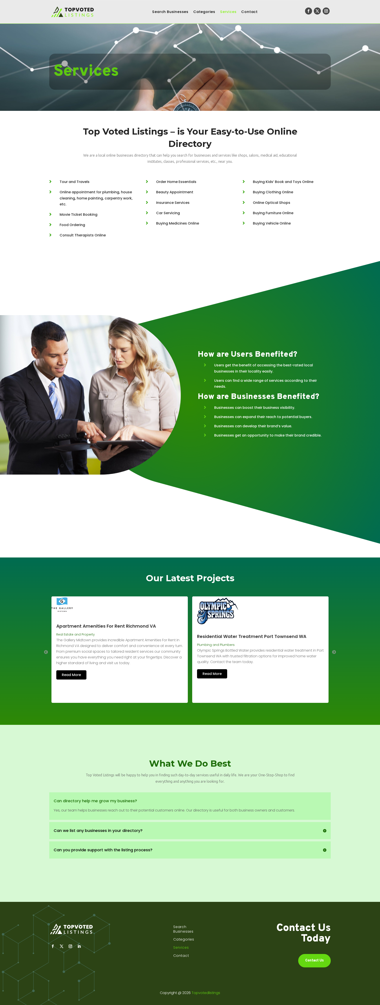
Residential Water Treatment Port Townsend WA (111, 636)
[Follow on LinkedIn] (79, 946)
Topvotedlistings (206, 992)
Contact (249, 11)
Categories (204, 11)
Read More (71, 673)
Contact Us (314, 960)
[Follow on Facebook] (308, 11)
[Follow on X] (317, 11)
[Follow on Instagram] (326, 11)
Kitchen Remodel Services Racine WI (237, 644)
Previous (46, 652)
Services (228, 11)
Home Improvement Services (220, 652)
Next (334, 652)
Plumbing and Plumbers (75, 645)
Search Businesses (170, 11)
